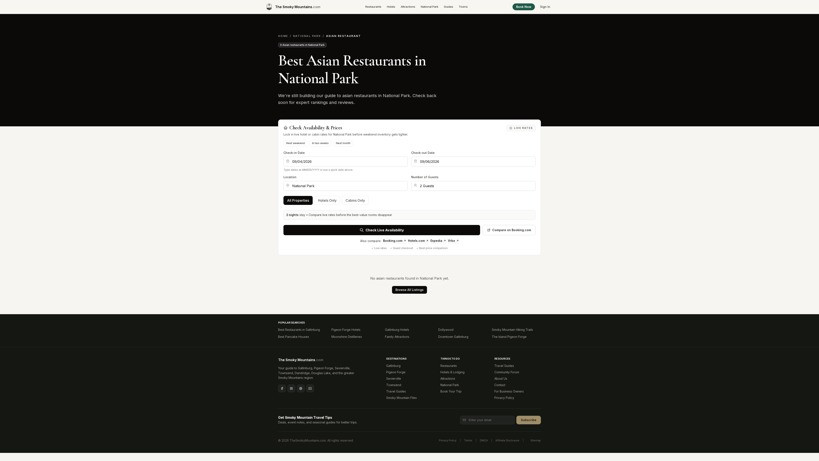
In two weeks (320, 143)
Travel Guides (396, 391)
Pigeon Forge (395, 372)
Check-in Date (294, 153)
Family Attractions (397, 336)
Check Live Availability (385, 230)
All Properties (298, 200)
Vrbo (451, 240)
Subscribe (528, 420)
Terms (468, 440)
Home (283, 36)
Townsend (393, 385)
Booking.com (392, 240)
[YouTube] (310, 388)
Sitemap (535, 440)
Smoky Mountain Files (401, 398)
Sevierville (393, 378)
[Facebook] (282, 388)
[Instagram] (291, 388)
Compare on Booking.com (511, 230)
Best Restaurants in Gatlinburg (299, 329)
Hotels (391, 6)
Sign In (545, 7)
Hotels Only (327, 200)
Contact (499, 385)
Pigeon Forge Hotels (345, 329)
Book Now (523, 7)
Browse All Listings (409, 290)
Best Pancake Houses (293, 336)
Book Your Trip (451, 391)
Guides (448, 6)
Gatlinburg (393, 366)
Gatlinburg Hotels (397, 329)
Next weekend (295, 143)
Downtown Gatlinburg (453, 336)
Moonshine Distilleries (346, 336)
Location (289, 177)
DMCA (484, 440)
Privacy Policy (504, 398)
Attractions (408, 6)
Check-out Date (423, 153)
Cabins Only (355, 200)
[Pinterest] (301, 388)
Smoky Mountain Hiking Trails (512, 329)
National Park (429, 6)
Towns (463, 6)
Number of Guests (425, 177)
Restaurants (373, 6)
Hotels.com (416, 240)
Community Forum (506, 372)
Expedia (436, 240)
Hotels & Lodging (452, 372)
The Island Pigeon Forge (509, 336)
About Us (500, 378)
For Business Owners (509, 391)
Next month (343, 143)
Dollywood (445, 329)
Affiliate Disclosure (507, 440)
